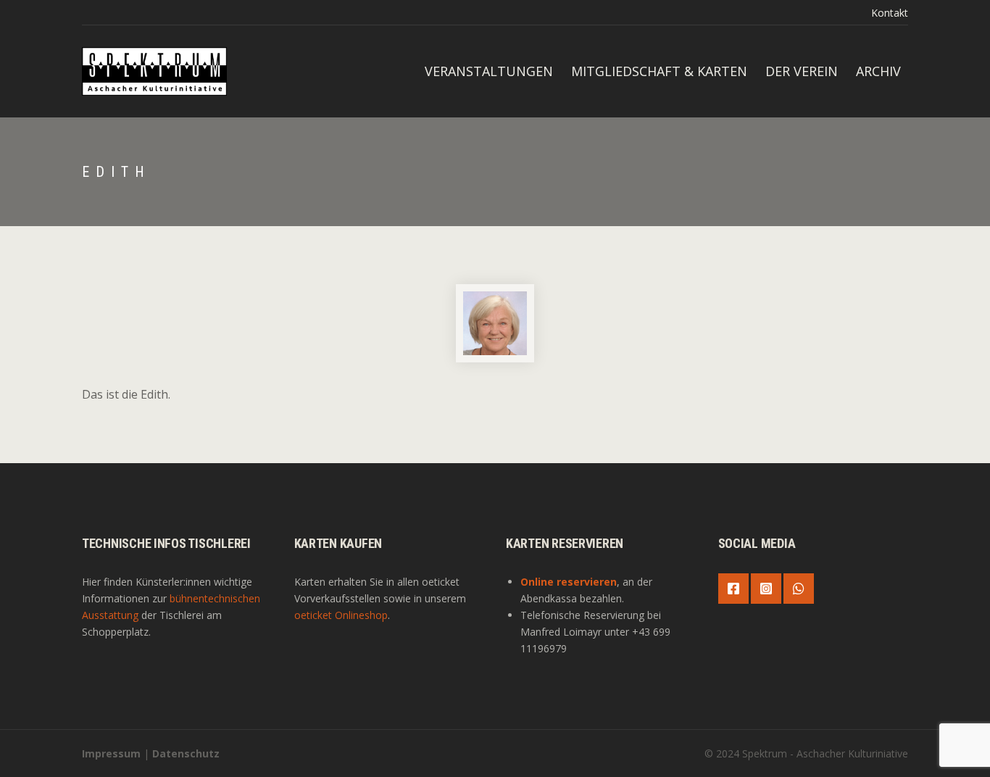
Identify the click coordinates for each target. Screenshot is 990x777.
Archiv (878, 71)
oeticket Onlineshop (341, 615)
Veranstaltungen (489, 71)
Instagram (766, 588)
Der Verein (801, 71)
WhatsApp (798, 588)
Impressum (111, 753)
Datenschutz (186, 753)
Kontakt (889, 13)
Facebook (733, 588)
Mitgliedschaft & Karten (659, 71)
